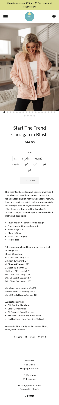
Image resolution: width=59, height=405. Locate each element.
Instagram (31, 379)
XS (15, 158)
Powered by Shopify (29, 389)
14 (45, 112)
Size (29, 152)
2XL (44, 164)
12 (39, 112)
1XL (35, 164)
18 (24, 115)
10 (32, 112)
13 (42, 112)
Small (26, 158)
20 (31, 115)
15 (48, 112)
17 (54, 112)
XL (26, 164)
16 (51, 112)
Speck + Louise (33, 385)
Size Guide (29, 364)
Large (16, 164)
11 (35, 112)
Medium (40, 158)
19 (28, 115)
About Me (29, 360)
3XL (29, 170)
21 (34, 115)
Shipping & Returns (29, 368)
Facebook (31, 375)
